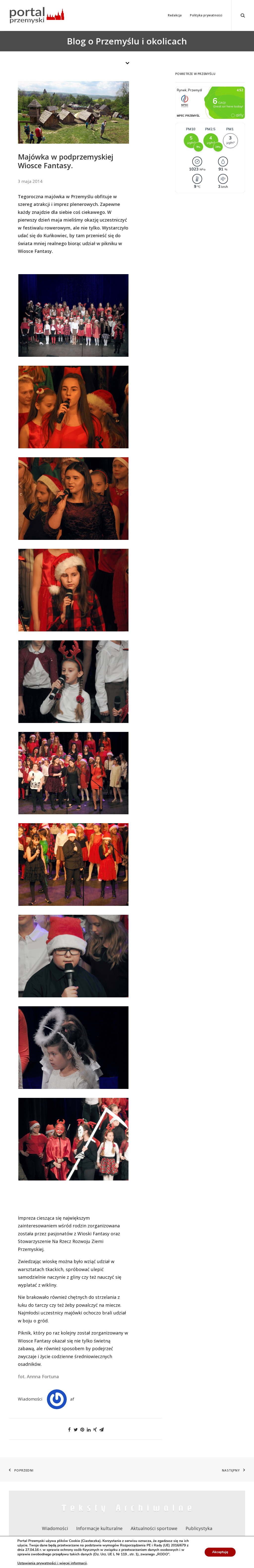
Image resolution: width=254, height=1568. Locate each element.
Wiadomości (30, 1399)
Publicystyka (199, 1528)
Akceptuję (220, 1552)
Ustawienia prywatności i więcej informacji (52, 1563)
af (72, 1399)
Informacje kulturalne (99, 1528)
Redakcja (175, 15)
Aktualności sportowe (154, 1528)
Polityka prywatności (206, 15)
